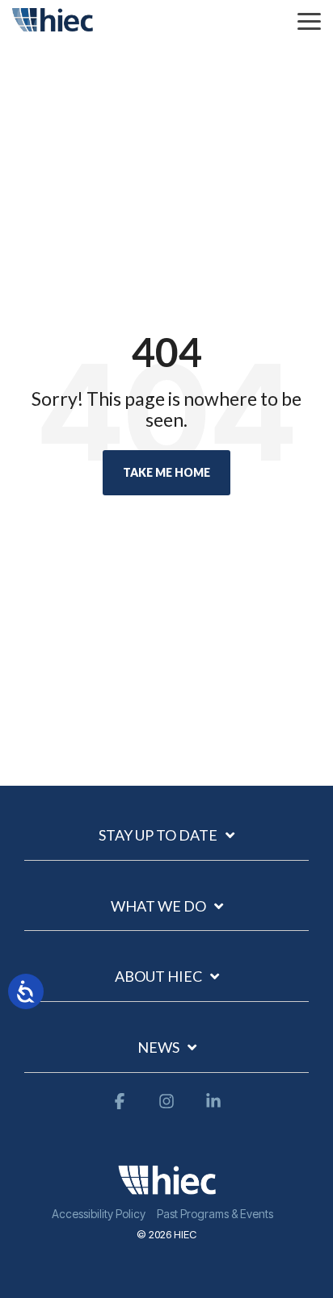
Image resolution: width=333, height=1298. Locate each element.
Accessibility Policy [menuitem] (98, 1214)
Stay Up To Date (158, 835)
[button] (309, 20)
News (158, 1047)
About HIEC (158, 976)
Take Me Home (166, 472)
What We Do (158, 906)
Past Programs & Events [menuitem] (215, 1214)
